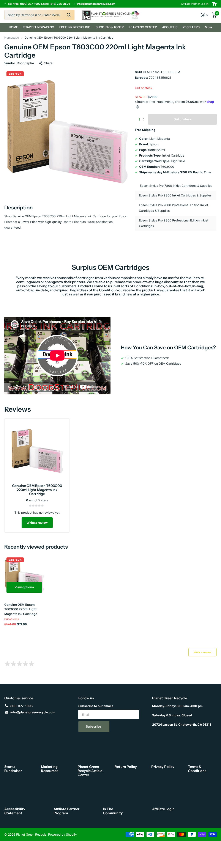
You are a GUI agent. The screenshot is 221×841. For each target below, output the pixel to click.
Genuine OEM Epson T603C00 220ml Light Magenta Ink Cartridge (20, 609)
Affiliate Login (163, 809)
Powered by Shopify (62, 834)
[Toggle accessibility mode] (214, 4)
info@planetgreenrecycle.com (32, 712)
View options (24, 587)
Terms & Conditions (197, 768)
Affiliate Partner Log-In (194, 3)
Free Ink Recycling (74, 27)
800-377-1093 (21, 706)
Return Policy (126, 766)
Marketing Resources (49, 768)
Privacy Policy (162, 766)
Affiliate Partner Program (66, 811)
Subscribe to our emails (95, 706)
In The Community (113, 811)
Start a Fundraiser (13, 768)
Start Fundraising (38, 27)
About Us (169, 27)
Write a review (37, 522)
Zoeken (69, 15)
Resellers (191, 27)
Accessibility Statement (14, 811)
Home (13, 27)
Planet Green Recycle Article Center (90, 770)
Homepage (11, 37)
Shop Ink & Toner (110, 27)
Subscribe (94, 726)
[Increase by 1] (145, 115)
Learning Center (143, 27)
